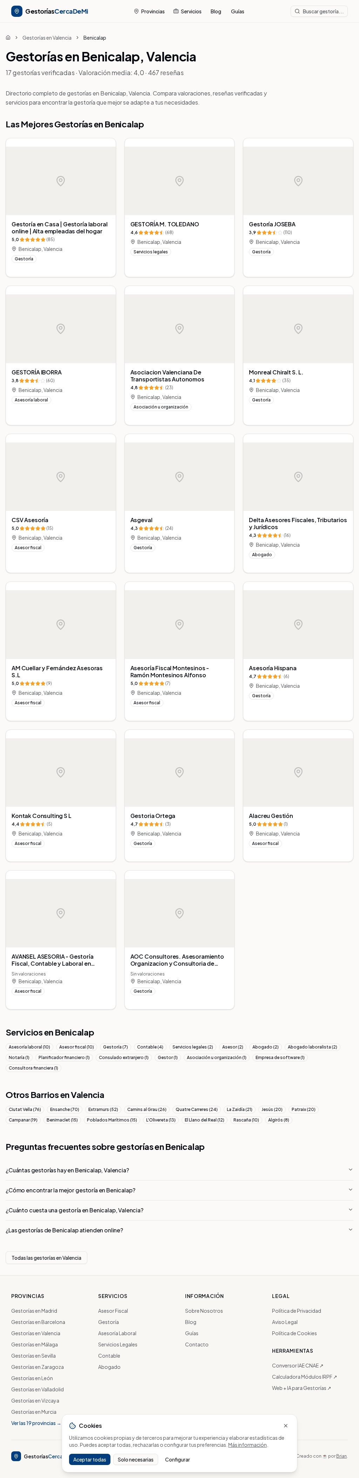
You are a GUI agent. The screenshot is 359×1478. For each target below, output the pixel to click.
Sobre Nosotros (204, 1310)
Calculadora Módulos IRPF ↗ (304, 1376)
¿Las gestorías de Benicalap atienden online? (64, 1230)
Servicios (191, 11)
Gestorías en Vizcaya (35, 1400)
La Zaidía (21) (239, 1109)
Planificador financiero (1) (64, 1057)
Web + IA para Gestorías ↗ (301, 1388)
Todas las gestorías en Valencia (46, 1257)
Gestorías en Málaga (34, 1344)
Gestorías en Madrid (34, 1310)
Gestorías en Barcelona (38, 1322)
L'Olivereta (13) (161, 1120)
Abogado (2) (265, 1047)
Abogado (109, 1367)
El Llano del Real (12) (204, 1120)
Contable (109, 1355)
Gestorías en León (32, 1378)
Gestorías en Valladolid (37, 1389)
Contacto (197, 1344)
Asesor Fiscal (113, 1310)
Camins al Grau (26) (147, 1109)
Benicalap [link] (94, 37)
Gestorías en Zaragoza (37, 1367)
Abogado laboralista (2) (312, 1047)
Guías (237, 11)
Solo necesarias (136, 1459)
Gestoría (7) (115, 1047)
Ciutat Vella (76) (25, 1109)
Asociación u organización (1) (216, 1057)
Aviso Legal (285, 1322)
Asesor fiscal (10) (76, 1047)
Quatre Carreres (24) (197, 1109)
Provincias (153, 11)
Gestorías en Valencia (47, 37)
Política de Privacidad (296, 1310)
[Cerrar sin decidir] (286, 1426)
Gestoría (108, 1322)
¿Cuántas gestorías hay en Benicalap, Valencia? (67, 1170)
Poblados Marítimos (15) (112, 1120)
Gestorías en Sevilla (33, 1355)
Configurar (177, 1459)
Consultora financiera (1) (33, 1068)
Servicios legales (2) (192, 1047)
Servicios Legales (117, 1344)
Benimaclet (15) (62, 1120)
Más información (247, 1445)
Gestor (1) (168, 1057)
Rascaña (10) (246, 1120)
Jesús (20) (272, 1109)
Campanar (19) (23, 1120)
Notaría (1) (19, 1057)
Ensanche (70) (64, 1109)
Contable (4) (150, 1047)
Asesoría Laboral (117, 1333)
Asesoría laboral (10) (29, 1047)
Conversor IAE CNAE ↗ (298, 1365)
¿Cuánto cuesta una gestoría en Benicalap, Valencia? (74, 1210)
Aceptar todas (89, 1459)
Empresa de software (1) (280, 1057)
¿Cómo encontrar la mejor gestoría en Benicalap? (70, 1190)
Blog (216, 11)
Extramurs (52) (103, 1109)
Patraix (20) (304, 1109)
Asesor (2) (232, 1047)
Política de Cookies (294, 1333)
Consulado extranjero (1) (124, 1057)
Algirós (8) (278, 1120)
